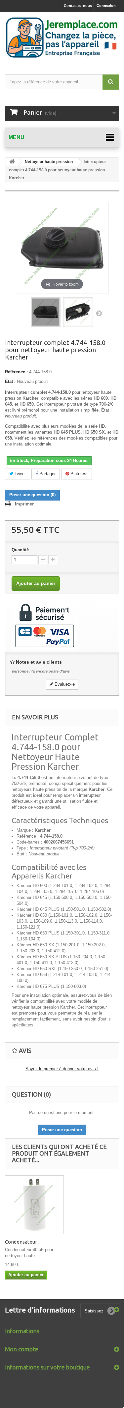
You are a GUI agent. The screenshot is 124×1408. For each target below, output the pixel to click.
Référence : (16, 371)
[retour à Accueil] (12, 162)
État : (10, 381)
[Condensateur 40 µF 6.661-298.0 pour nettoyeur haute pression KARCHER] (34, 1204)
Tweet (19, 473)
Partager (47, 473)
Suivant (99, 313)
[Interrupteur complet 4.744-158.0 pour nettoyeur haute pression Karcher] (45, 312)
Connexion (106, 6)
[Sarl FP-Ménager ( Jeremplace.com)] (62, 37)
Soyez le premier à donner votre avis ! (62, 1068)
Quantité (20, 549)
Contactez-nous (78, 6)
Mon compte (21, 1349)
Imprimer (24, 504)
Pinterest (78, 473)
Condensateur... (22, 1242)
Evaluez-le (64, 684)
